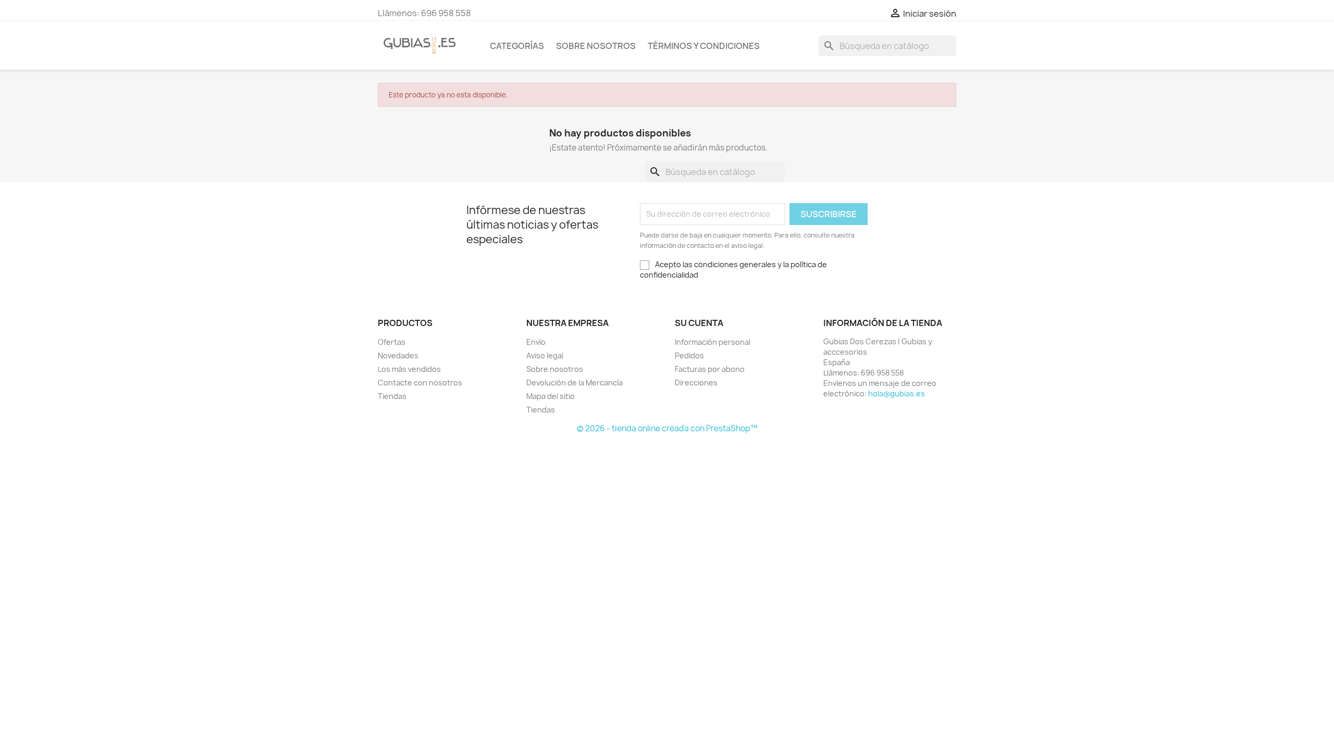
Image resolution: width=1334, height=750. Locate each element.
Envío (536, 342)
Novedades (398, 355)
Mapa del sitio (550, 396)
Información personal (712, 342)
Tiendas (392, 396)
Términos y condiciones (704, 46)
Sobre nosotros (596, 46)
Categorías (517, 46)
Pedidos (689, 355)
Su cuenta (699, 323)
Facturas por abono (710, 369)
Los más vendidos (409, 369)
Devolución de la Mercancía (574, 383)
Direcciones (696, 383)
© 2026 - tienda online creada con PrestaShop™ (667, 428)
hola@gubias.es (896, 393)
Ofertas (391, 342)
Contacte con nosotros (420, 383)
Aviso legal (544, 355)
